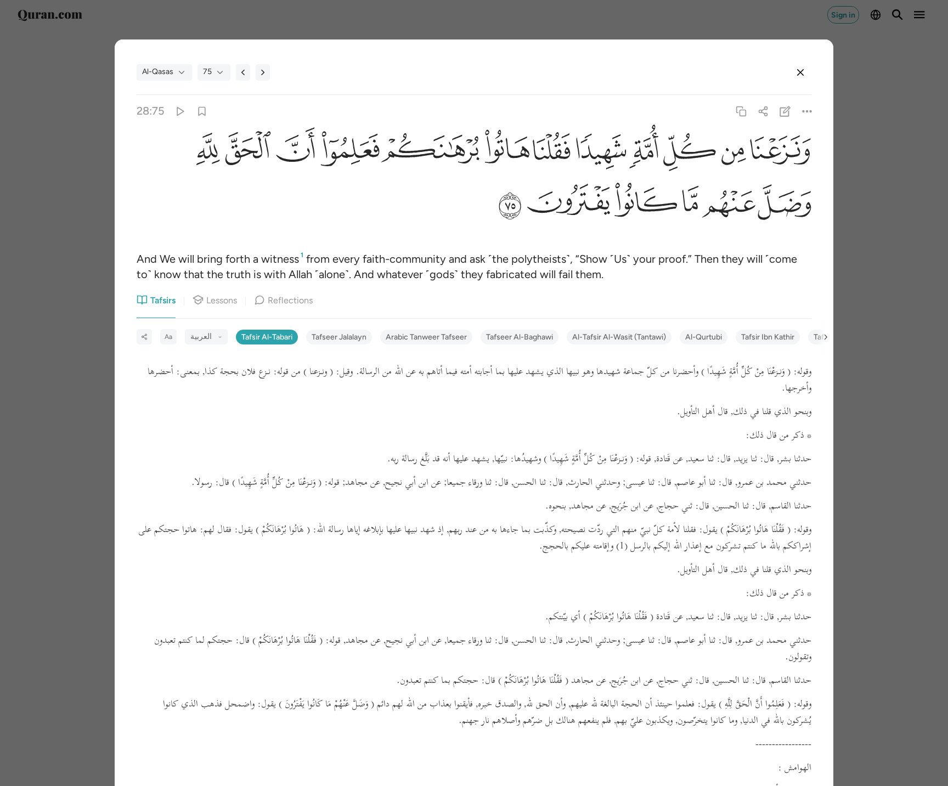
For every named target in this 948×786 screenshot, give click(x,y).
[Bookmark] (201, 111)
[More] (807, 111)
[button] (778, 152)
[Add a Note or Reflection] (785, 111)
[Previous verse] (243, 72)
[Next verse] (263, 72)
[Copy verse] (741, 111)
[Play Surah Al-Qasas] (179, 111)
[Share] (762, 111)
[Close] (800, 72)
